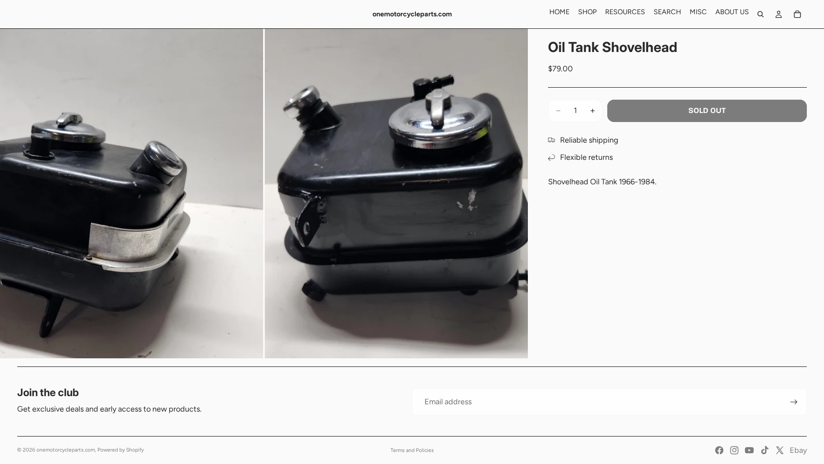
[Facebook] (719, 450)
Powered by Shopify (120, 450)
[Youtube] (749, 450)
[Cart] (797, 14)
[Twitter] (780, 450)
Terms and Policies (412, 450)
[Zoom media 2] (396, 193)
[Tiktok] (765, 450)
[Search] (760, 14)
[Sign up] (794, 402)
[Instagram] (734, 450)
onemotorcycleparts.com (65, 450)
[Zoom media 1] (131, 193)
